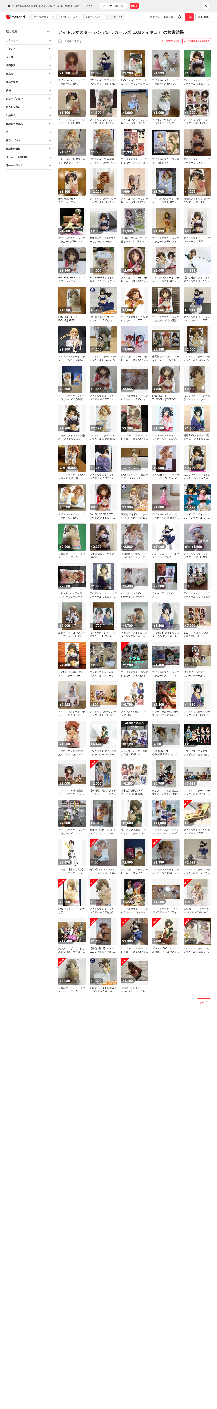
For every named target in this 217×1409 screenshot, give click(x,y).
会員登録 (168, 17)
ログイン (155, 17)
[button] (53, 17)
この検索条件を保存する (198, 41)
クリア (48, 31)
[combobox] (76, 17)
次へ (202, 1002)
